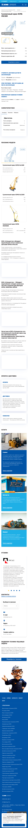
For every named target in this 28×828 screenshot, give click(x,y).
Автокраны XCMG (6, 717)
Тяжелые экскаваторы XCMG (8, 755)
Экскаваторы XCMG (6, 724)
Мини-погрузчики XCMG (7, 712)
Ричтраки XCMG (6, 710)
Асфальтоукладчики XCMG (8, 726)
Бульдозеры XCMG (6, 737)
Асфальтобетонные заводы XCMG (10, 784)
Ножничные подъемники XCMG (9, 775)
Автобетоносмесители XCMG (9, 750)
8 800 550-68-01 (23, 1)
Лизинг (21, 698)
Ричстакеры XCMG (6, 742)
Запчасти (15, 698)
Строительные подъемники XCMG (10, 773)
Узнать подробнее (7, 470)
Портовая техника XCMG (8, 777)
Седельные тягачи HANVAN (8, 728)
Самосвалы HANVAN (6, 786)
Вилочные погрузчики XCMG (8, 746)
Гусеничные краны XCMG (8, 771)
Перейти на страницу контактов (8, 596)
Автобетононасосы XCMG (8, 789)
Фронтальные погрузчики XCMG (9, 708)
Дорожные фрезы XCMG (7, 730)
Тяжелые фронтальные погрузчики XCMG (11, 759)
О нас (4, 698)
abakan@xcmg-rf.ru (7, 617)
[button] (23, 5)
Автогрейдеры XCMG (7, 715)
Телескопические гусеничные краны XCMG (12, 764)
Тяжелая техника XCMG (7, 753)
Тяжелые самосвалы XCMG (8, 757)
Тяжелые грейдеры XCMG (8, 762)
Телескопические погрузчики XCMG (10, 721)
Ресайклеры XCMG (6, 735)
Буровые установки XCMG (8, 739)
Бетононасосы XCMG (7, 744)
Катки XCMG (5, 719)
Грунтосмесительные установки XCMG (11, 782)
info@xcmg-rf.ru (13, 1)
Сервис (9, 698)
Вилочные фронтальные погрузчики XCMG (12, 748)
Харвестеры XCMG (6, 766)
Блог (3, 700)
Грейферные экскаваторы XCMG (9, 768)
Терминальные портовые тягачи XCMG (11, 780)
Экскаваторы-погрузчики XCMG (9, 733)
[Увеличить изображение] (24, 21)
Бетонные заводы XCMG (7, 791)
